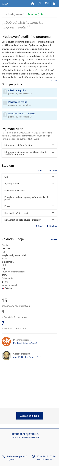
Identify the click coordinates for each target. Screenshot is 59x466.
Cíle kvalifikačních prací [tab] (16, 213)
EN (47, 3)
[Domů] (32, 4)
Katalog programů (16, 14)
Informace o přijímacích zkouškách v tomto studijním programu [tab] (25, 153)
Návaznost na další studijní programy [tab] (22, 220)
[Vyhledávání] (39, 4)
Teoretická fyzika (35, 14)
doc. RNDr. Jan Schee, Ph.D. (27, 357)
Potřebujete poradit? (17, 456)
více (55, 80)
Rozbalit (53, 170)
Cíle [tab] (6, 177)
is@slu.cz (11, 459)
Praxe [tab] (7, 206)
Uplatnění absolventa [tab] (14, 190)
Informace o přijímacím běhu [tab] (18, 145)
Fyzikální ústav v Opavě (25, 343)
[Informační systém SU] (3, 14)
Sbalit (41, 170)
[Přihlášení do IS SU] (53, 4)
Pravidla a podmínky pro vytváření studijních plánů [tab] (26, 198)
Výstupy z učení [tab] (12, 183)
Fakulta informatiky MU (30, 437)
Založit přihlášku (29, 415)
